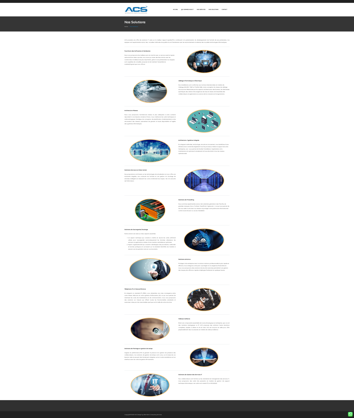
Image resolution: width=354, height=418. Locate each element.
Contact (224, 9)
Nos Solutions (213, 9)
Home (126, 26)
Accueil (175, 9)
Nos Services (201, 9)
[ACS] (136, 9)
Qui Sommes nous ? (187, 9)
